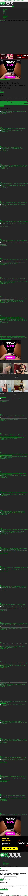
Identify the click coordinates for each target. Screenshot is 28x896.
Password (2, 878)
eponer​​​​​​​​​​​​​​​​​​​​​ (2, 103)
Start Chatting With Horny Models (19, 393)
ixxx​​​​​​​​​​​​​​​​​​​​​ (17, 104)
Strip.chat (2, 376)
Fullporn (10, 0)
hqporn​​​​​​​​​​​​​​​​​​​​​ (7, 104)
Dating (10, 101)
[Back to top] (0, 868)
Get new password (4, 889)
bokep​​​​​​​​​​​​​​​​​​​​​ (20, 102)
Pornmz (5, 0)
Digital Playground (17, 101)
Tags (4, 10)
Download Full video (5, 79)
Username (2, 877)
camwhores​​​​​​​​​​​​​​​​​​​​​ (25, 102)
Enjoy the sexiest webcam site (6, 375)
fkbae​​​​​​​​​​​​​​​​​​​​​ (6, 103)
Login (2, 879)
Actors (4, 11)
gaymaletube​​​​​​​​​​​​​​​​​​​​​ (11, 103)
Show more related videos (5, 339)
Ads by (25, 361)
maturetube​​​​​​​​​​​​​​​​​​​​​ (25, 104)
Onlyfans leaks (6, 863)
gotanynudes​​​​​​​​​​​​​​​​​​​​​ (17, 103)
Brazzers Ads (5, 16)
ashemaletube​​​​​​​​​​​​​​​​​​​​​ (15, 102)
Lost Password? (6, 879)
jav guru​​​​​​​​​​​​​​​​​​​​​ (20, 104)
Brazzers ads (5, 864)
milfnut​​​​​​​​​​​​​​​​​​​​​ (2, 106)
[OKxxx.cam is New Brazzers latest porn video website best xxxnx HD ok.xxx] (6, 5)
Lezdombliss (8, 102)
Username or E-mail (4, 888)
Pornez (22, 0)
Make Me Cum (3, 392)
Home (1, 20)
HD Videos (24, 101)
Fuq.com (4, 18)
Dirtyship (18, 0)
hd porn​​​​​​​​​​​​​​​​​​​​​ (22, 103)
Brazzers (4, 12)
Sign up (11, 895)
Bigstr (6, 101)
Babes (4, 20)
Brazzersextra (5, 860)
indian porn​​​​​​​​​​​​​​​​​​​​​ (12, 104)
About (2, 92)
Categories (5, 9)
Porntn (14, 0)
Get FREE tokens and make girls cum (20, 376)
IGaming (3, 102)
